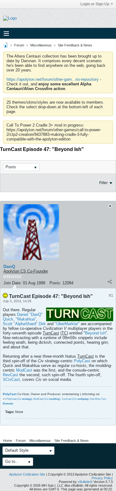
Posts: (55, 283)
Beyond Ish (95, 333)
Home (7, 440)
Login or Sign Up (94, 4)
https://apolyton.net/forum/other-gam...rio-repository (52, 79)
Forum (19, 45)
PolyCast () (19, 399)
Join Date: (12, 283)
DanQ (9, 266)
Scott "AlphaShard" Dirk (24, 323)
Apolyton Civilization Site (27, 474)
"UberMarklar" (67, 323)
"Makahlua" (26, 319)
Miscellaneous (41, 45)
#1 (111, 295)
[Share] (109, 281)
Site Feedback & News (75, 45)
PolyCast (82, 361)
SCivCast (11, 379)
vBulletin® (85, 482)
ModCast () (46, 399)
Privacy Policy (102, 478)
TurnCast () (75, 399)
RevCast (10, 375)
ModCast (24, 370)
